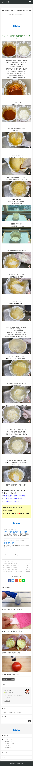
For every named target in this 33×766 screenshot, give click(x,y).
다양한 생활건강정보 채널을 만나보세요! (12, 712)
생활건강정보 (6, 2)
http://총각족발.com (8, 529)
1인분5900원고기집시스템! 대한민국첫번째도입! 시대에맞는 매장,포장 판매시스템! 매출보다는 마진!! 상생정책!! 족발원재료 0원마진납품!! (16, 534)
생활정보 (12, 14)
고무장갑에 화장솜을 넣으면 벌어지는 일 (10, 565)
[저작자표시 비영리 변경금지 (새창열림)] (20, 554)
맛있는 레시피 (9, 743)
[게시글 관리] (10, 555)
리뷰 (7, 745)
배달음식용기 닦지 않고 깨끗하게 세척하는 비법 (16, 10)
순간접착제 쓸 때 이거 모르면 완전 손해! (10, 564)
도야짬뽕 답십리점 (9, 543)
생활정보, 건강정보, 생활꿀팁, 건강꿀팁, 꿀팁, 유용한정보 (13, 696)
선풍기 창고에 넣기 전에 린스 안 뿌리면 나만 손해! (12, 571)
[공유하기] (8, 555)
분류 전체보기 (8, 739)
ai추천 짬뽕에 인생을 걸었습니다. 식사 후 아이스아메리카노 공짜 (16, 546)
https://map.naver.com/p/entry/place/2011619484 (15, 540)
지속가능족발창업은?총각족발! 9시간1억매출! (16, 532)
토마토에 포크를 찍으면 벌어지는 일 (9, 569)
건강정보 (8, 747)
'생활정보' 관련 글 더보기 (8, 679)
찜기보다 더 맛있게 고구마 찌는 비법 (9, 567)
